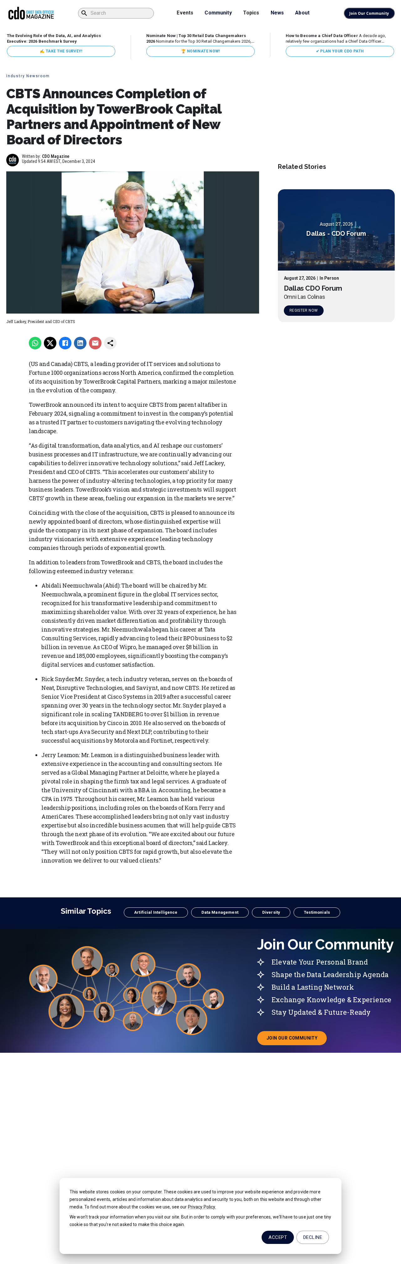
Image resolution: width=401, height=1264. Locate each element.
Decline (312, 1237)
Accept (277, 1237)
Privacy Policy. (202, 1206)
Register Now (303, 311)
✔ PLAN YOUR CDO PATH (340, 51)
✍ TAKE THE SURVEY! (61, 51)
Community (218, 13)
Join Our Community (369, 13)
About (302, 13)
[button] (156, 912)
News (277, 13)
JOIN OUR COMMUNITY (297, 1039)
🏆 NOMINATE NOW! (200, 51)
